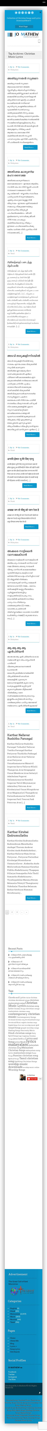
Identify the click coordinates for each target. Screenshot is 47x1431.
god (37, 1025)
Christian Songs (19, 1009)
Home (12, 1338)
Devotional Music (14, 1022)
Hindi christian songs (19, 1033)
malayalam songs (22, 1053)
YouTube (12, 1379)
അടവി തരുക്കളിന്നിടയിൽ (23, 355)
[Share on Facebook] (19, 12)
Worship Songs (16, 1070)
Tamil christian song (23, 1060)
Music (12, 1317)
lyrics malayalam (22, 1043)
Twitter (11, 1374)
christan (34, 998)
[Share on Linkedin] (26, 12)
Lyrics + (13, 1346)
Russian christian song (25, 1055)
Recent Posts (15, 948)
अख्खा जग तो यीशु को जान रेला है (23, 510)
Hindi (12, 450)
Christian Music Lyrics (22, 1004)
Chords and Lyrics (16, 997)
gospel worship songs (30, 1028)
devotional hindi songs (32, 1020)
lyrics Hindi (20, 1042)
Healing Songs (14, 1030)
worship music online (31, 1067)
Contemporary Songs (26, 1017)
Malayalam (14, 70)
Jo (13, 67)
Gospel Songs (14, 1028)
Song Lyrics (15, 1349)
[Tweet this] (16, 12)
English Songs (13, 1025)
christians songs (24, 1011)
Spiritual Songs (13, 1059)
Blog (12, 1344)
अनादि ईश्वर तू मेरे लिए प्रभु (20, 459)
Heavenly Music (28, 1030)
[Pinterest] (32, 12)
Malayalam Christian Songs (20, 1049)
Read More (28, 147)
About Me (14, 1341)
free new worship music (26, 1025)
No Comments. (23, 67)
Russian (13, 1319)
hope (20, 1036)
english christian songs (29, 1022)
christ (28, 998)
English (13, 1308)
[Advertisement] (23, 931)
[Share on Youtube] (29, 12)
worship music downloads (18, 1065)
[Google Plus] (22, 12)
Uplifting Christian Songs (25, 1061)
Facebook (12, 1372)
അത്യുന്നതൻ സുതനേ (22, 78)
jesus (15, 1039)
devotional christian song (16, 1020)
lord (20, 1038)
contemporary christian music (24, 1015)
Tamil (12, 253)
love (23, 1039)
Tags (10, 991)
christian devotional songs (18, 1000)
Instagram (12, 1377)
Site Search (15, 1352)
